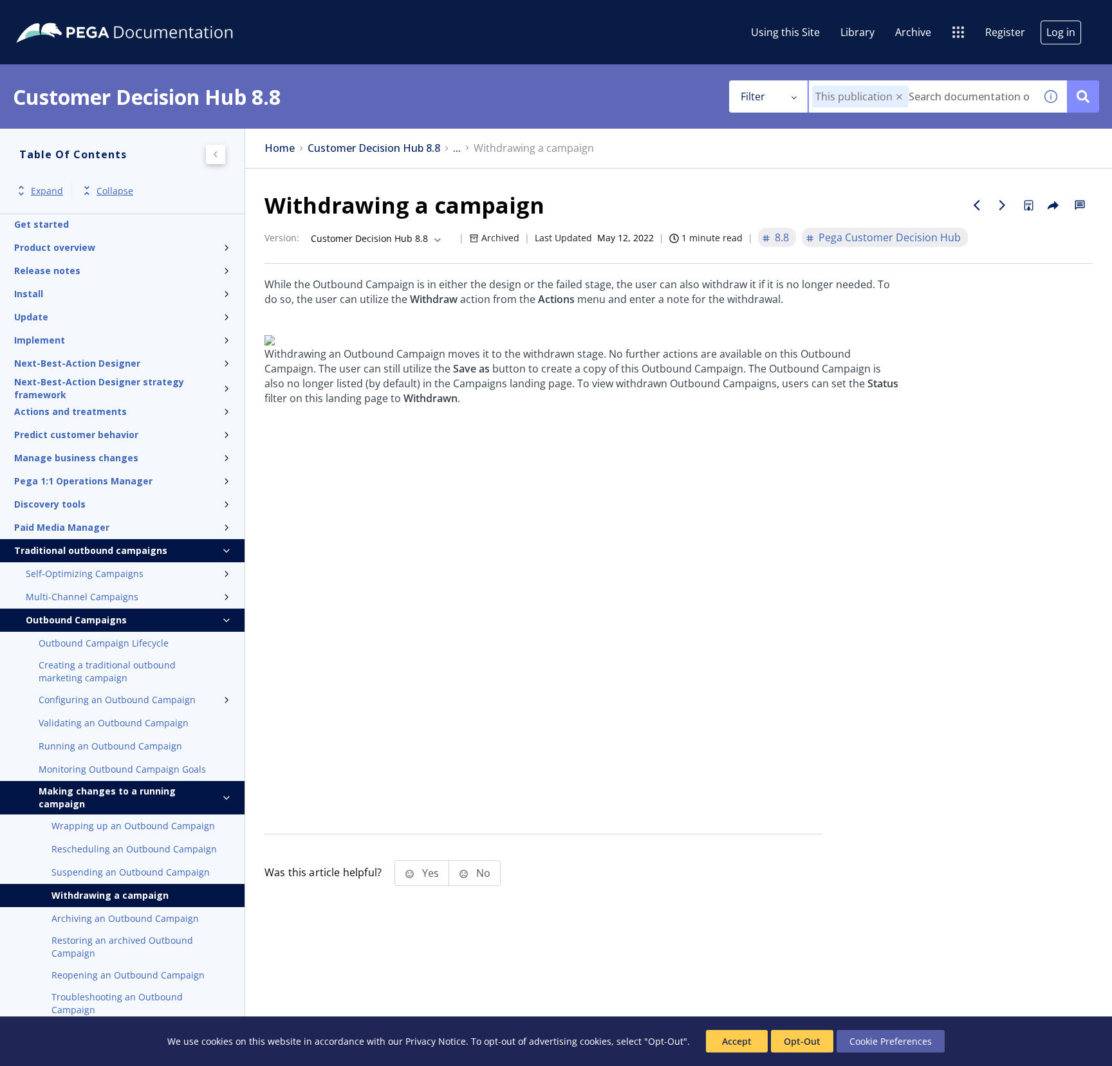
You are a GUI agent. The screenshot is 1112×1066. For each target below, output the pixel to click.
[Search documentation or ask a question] (1083, 96)
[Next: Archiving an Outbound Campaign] (1002, 205)
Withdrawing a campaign (110, 895)
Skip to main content (57, 15)
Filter (753, 96)
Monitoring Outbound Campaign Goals (122, 769)
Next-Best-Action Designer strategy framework (99, 388)
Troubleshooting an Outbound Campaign (117, 1003)
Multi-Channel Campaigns (82, 597)
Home (279, 148)
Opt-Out (802, 1041)
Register (1005, 32)
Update (31, 317)
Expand (47, 191)
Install (28, 294)
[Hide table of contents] (215, 154)
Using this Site (785, 32)
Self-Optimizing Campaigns (85, 573)
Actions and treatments (70, 411)
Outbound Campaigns (76, 620)
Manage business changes (76, 458)
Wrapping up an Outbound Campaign (133, 826)
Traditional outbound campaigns (90, 550)
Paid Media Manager (61, 527)
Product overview (54, 247)
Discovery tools (50, 504)
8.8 (782, 237)
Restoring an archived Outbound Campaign (122, 946)
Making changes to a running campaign (107, 797)
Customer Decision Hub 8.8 (374, 148)
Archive (913, 32)
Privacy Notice (435, 1041)
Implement (39, 340)
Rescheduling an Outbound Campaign (134, 849)
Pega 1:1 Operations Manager (83, 481)
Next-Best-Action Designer (77, 363)
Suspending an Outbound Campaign (130, 872)
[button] (899, 97)
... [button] (457, 148)
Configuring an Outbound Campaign (117, 700)
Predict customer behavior (76, 434)
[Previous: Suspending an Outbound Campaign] (977, 205)
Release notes (47, 270)
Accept (737, 1041)
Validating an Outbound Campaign (114, 723)
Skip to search (156, 15)
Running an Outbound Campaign (110, 746)
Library (857, 32)
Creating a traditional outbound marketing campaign (107, 671)
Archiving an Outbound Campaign (125, 918)
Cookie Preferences (890, 1041)
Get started (41, 224)
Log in (1060, 32)
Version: (281, 238)
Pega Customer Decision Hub (890, 237)
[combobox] (922, 96)
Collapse (115, 191)
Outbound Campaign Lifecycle (104, 643)
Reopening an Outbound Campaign (128, 975)
